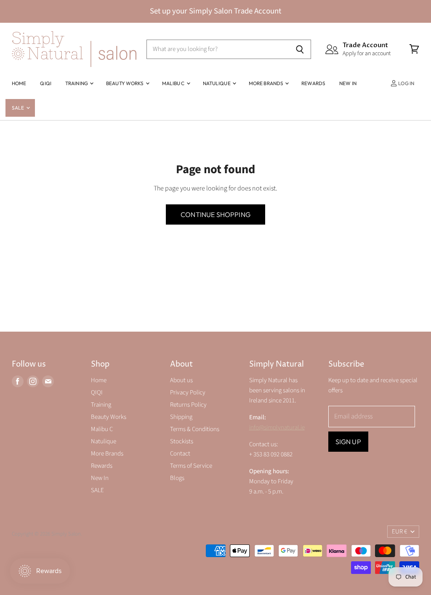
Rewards (313, 83)
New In (348, 83)
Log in (405, 83)
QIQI (45, 83)
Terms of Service (191, 465)
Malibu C (174, 83)
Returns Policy (188, 404)
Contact (180, 453)
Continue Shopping (215, 214)
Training (77, 83)
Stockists (181, 441)
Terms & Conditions (194, 429)
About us (181, 380)
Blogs (177, 478)
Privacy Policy (187, 392)
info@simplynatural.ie (277, 427)
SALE (18, 108)
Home (19, 83)
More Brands (266, 83)
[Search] (300, 49)
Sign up (348, 441)
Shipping (181, 417)
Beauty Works (125, 83)
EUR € (399, 531)
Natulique (217, 83)
